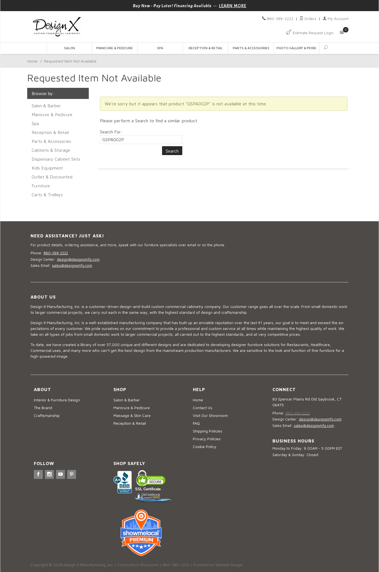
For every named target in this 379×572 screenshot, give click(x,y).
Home (32, 61)
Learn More (232, 6)
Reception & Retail (206, 48)
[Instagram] (49, 474)
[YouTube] (60, 474)
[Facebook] (38, 474)
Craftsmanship (47, 415)
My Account (337, 18)
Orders (309, 18)
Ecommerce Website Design (218, 564)
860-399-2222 (280, 18)
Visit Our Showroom (210, 415)
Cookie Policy (204, 446)
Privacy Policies (207, 438)
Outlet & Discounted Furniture (52, 181)
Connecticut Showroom (138, 564)
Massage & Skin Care (132, 415)
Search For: (111, 131)
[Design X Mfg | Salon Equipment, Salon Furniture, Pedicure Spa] (108, 27)
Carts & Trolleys (47, 194)
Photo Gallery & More (296, 48)
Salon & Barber (46, 105)
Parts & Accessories (251, 48)
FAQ (196, 423)
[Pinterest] (71, 474)
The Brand (43, 407)
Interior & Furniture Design (57, 399)
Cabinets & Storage (51, 150)
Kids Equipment (47, 167)
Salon (69, 48)
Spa (160, 48)
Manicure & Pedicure (114, 48)
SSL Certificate (148, 489)
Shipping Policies (207, 431)
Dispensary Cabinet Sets (56, 158)
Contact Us (202, 407)
